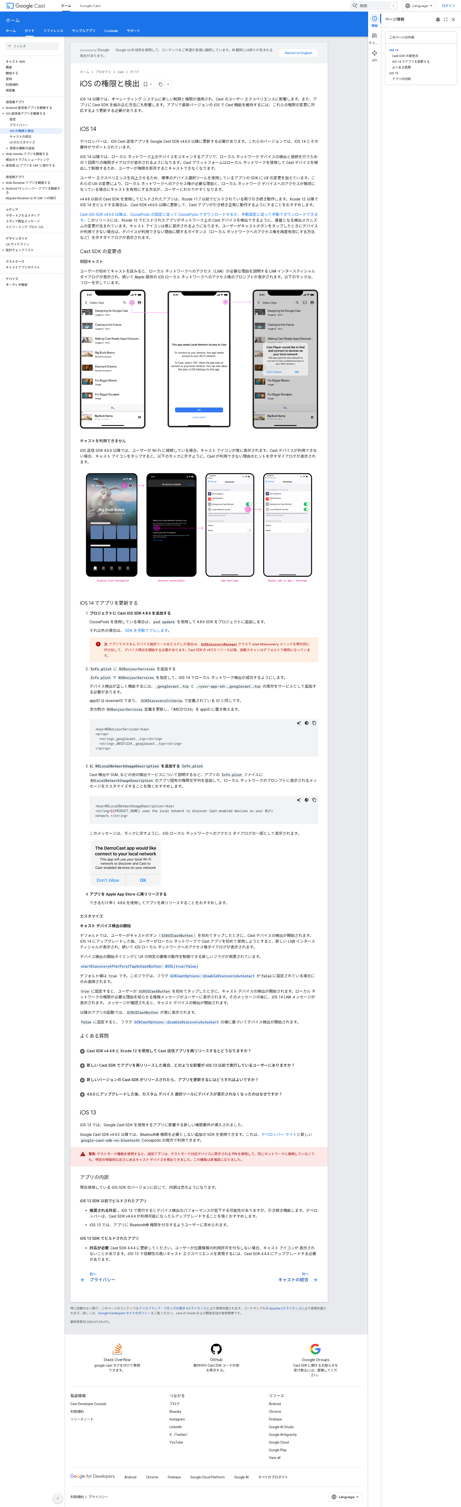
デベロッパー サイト (279, 1134)
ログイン (448, 6)
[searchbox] (32, 46)
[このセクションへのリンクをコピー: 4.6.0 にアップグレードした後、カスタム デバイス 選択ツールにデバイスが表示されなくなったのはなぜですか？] (287, 1094)
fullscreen (446, 19)
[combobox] (374, 5)
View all (274, 1458)
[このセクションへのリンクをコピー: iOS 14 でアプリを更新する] (143, 603)
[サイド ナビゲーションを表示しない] (58, 1498)
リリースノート (82, 1419)
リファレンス (53, 31)
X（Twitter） (179, 1435)
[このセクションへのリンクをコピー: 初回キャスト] (108, 262)
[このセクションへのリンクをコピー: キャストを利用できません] (131, 441)
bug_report (438, 19)
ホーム (66, 6)
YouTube (176, 1442)
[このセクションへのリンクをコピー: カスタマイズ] (108, 916)
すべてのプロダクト (273, 1477)
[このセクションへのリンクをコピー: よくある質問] (113, 1036)
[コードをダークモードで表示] (306, 723)
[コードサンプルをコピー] (314, 723)
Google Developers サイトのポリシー (124, 1313)
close (453, 19)
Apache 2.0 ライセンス (285, 1308)
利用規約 (77, 1412)
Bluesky (175, 1412)
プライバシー (98, 1497)
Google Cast (90, 6)
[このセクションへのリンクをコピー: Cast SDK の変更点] (126, 252)
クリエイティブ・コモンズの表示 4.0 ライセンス (172, 1308)
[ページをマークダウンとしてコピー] (160, 84)
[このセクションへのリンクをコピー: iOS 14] (101, 129)
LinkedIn (176, 1427)
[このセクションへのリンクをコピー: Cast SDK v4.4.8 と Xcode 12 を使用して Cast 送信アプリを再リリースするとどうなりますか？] (256, 1051)
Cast (39, 6)
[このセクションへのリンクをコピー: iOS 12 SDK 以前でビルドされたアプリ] (151, 1201)
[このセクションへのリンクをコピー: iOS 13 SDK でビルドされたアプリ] (144, 1238)
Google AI (241, 1477)
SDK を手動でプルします (146, 630)
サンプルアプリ (84, 31)
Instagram (177, 1419)
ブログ (175, 1404)
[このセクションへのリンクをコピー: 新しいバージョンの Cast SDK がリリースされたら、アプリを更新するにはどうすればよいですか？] (263, 1080)
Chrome (275, 1412)
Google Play (278, 1450)
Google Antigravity (283, 1435)
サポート (133, 31)
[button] (31, 108)
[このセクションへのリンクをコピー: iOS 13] (101, 1113)
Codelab (111, 31)
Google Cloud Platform (207, 1477)
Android (275, 1404)
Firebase (275, 1419)
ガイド (29, 31)
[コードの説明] (299, 723)
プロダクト (103, 72)
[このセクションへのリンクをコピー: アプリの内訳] (113, 1178)
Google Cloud (279, 1442)
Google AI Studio (281, 1427)
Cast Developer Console (88, 1404)
